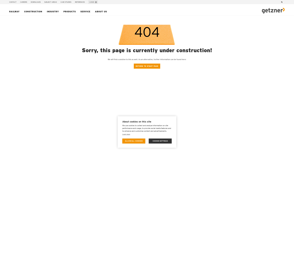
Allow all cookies (134, 141)
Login (91, 2)
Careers (23, 2)
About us (101, 11)
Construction (33, 11)
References (80, 2)
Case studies (66, 2)
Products (69, 11)
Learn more (126, 134)
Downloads (36, 2)
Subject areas (50, 2)
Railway (14, 11)
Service (85, 11)
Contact (12, 2)
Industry (53, 11)
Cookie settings (160, 141)
